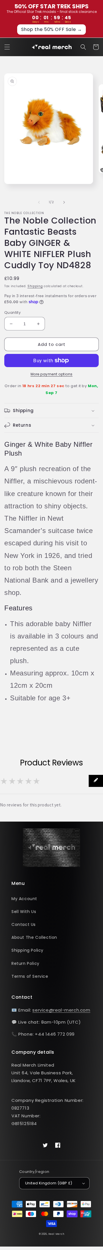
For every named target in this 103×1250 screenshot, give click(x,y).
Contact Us (23, 924)
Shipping (35, 286)
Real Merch (56, 1234)
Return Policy (25, 963)
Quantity (12, 312)
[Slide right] (64, 202)
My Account (24, 899)
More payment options (52, 374)
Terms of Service (29, 976)
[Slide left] (39, 202)
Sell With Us (23, 911)
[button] (7, 47)
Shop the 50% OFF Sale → (51, 29)
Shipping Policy (27, 950)
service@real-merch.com (61, 1010)
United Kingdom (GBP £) (48, 1183)
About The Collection (34, 937)
